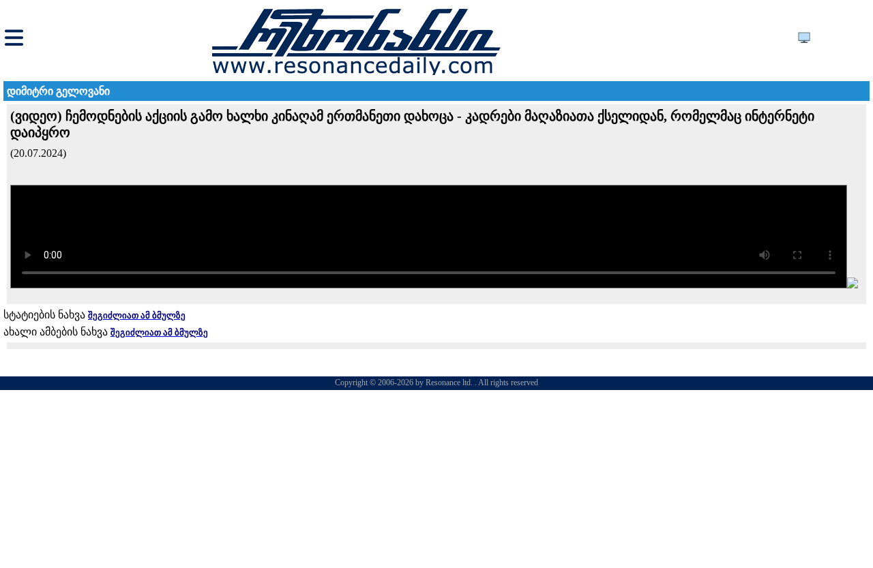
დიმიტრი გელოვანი (58, 91)
